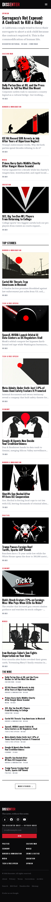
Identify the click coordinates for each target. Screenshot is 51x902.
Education (30, 858)
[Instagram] (18, 819)
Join (19, 836)
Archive (40, 879)
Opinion (29, 863)
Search (5, 886)
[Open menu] (46, 4)
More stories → (25, 786)
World (29, 848)
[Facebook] (11, 819)
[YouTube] (24, 819)
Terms (20, 879)
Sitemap (35, 886)
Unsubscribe (24, 886)
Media (4, 858)
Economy (6, 848)
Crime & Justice (33, 853)
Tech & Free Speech (10, 863)
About (4, 879)
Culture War (31, 844)
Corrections (30, 879)
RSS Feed (13, 886)
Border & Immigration (12, 853)
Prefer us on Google (10, 893)
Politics (6, 844)
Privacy (12, 879)
